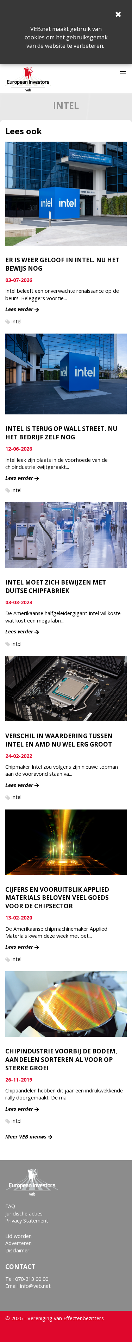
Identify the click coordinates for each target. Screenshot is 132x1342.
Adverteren (18, 1243)
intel (16, 321)
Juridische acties (24, 1213)
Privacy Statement (26, 1220)
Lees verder (19, 309)
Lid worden (18, 1236)
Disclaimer (17, 1250)
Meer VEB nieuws (25, 1136)
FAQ (10, 1206)
